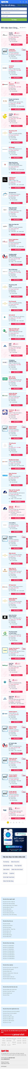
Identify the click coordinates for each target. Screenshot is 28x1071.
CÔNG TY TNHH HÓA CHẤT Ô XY (15, 618)
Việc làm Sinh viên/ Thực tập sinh (10, 967)
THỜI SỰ (3, 1040)
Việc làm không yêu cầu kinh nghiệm (11, 1011)
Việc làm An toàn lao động (9, 903)
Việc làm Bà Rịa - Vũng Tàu (9, 929)
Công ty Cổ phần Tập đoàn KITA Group (16, 102)
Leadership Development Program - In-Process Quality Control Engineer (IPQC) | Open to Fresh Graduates (13, 50)
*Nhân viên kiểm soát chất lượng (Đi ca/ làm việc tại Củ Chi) (13, 759)
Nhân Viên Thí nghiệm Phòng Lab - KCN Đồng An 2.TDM (13, 569)
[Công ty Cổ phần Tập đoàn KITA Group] (5, 101)
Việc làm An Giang (7, 927)
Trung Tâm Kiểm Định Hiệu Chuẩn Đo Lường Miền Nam (16, 699)
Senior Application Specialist (13, 240)
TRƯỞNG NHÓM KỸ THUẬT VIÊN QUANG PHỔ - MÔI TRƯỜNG (13, 255)
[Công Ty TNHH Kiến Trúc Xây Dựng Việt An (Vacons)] (5, 317)
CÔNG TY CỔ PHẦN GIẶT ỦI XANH (15, 634)
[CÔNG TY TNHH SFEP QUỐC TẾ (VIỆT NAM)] (5, 412)
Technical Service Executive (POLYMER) (12, 66)
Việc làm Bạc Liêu (7, 931)
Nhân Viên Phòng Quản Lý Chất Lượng (14, 163)
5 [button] (19, 822)
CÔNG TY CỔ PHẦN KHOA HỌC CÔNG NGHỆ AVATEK (15, 257)
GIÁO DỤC (24, 1038)
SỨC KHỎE (19, 1042)
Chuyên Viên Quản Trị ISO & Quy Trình (14, 649)
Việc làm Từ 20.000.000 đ (8, 954)
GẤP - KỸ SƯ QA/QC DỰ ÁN (12, 377)
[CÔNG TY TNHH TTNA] (5, 179)
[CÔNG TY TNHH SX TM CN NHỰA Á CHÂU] (5, 68)
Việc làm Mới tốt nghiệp (8, 969)
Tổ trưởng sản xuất (12, 443)
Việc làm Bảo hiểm (7, 909)
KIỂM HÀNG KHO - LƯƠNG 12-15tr (10, 344)
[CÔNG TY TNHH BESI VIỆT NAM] (5, 331)
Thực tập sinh (18, 865)
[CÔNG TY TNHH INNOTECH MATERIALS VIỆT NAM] (5, 462)
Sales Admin (6, 869)
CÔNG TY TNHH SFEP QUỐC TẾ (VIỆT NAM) (15, 413)
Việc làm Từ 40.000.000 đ (8, 958)
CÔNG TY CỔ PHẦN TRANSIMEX (16, 227)
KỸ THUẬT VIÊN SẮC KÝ (13, 744)
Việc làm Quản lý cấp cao (8, 976)
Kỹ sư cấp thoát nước (8, 877)
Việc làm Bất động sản (8, 911)
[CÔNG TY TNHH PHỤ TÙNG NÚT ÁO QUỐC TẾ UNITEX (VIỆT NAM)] (5, 35)
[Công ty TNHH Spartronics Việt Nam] (5, 149)
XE (8, 1042)
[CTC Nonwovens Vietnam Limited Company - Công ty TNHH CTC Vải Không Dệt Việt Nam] (5, 194)
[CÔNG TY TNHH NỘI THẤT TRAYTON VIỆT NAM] (5, 271)
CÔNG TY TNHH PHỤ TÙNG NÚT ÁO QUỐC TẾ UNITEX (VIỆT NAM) (15, 35)
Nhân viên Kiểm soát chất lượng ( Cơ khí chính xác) (14, 329)
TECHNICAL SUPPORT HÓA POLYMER (12, 361)
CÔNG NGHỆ (8, 1040)
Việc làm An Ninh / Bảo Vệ (9, 901)
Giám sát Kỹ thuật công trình (11, 507)
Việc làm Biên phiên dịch (8, 912)
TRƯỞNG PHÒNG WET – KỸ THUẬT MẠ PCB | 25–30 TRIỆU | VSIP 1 (11, 114)
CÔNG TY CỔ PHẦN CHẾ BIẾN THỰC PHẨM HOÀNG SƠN (15, 133)
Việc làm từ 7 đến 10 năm (8, 1020)
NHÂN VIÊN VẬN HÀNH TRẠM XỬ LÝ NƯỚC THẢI (13, 394)
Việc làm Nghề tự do (7, 993)
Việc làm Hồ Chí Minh (7, 925)
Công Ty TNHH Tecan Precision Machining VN (16, 586)
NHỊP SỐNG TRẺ (14, 1039)
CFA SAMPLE (12, 523)
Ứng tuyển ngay (17, 44)
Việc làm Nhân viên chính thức (10, 989)
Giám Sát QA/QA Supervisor (12, 664)
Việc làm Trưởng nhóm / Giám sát (10, 973)
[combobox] (14, 9)
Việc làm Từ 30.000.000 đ (8, 956)
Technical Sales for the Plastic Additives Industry (11, 410)
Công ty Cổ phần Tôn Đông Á (15, 571)
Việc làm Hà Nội (6, 923)
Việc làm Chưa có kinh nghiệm (10, 1013)
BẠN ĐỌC (24, 1040)
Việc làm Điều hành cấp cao (9, 978)
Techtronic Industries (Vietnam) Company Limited (15, 52)
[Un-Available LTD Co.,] (5, 525)
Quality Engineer (13, 711)
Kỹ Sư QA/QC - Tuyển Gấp (11, 808)
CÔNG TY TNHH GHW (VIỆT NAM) (14, 476)
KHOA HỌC (19, 1040)
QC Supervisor (12, 585)
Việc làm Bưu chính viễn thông (10, 914)
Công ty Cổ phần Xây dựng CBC (16, 811)
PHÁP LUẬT (3, 1045)
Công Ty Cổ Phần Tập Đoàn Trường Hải (16, 651)
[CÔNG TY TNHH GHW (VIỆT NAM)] (5, 475)
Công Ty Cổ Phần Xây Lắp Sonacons (17, 492)
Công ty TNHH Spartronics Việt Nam (15, 149)
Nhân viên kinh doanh (17, 869)
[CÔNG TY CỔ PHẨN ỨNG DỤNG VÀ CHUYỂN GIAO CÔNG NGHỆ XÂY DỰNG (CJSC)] (5, 379)
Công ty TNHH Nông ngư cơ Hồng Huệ (15, 346)
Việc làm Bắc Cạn (7, 932)
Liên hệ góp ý (3, 1066)
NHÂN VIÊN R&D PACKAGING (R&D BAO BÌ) (13, 599)
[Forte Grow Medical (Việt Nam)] (5, 164)
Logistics (11, 873)
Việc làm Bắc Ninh (7, 936)
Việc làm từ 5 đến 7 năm (8, 1018)
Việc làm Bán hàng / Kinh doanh (10, 905)
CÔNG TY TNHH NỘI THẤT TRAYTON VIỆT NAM (14, 271)
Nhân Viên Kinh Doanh (13, 474)
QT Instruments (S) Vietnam (15, 242)
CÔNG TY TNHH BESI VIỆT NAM (15, 331)
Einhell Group (12, 85)
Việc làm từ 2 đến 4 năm (8, 1017)
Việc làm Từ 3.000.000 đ (8, 945)
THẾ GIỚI (3, 1042)
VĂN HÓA (14, 1042)
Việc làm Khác (6, 995)
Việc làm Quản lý (6, 975)
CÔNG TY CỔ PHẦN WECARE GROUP (15, 683)
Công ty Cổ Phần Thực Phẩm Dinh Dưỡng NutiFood (15, 666)
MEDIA (3, 1038)
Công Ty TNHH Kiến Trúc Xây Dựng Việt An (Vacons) (16, 316)
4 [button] (16, 822)
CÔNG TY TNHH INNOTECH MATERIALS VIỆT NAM (14, 461)
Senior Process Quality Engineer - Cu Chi (13, 427)
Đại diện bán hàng (7, 865)
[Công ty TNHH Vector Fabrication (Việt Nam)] (5, 116)
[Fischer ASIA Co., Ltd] (5, 713)
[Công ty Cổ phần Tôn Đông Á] (5, 570)
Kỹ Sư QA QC (12, 315)
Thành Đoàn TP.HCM (5, 1063)
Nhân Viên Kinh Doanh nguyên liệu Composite (13, 615)
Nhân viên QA (12, 553)
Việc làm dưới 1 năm (7, 1015)
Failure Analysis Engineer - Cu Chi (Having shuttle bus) (13, 727)
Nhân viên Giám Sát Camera (14, 225)
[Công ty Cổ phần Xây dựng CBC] (5, 810)
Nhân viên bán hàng (8, 881)
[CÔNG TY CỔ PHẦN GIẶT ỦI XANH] (5, 634)
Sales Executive (15, 861)
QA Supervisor (12, 192)
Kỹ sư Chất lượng (13, 269)
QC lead (10, 680)
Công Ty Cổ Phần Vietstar (14, 396)
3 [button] (13, 822)
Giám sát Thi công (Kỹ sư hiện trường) (14, 490)
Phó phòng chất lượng (13, 131)
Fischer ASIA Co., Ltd (13, 713)
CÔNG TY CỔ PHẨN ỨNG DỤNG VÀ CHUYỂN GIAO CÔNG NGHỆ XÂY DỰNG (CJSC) (15, 380)
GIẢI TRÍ (14, 1044)
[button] (23, 1)
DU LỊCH (8, 1045)
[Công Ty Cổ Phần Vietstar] (5, 395)
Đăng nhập (24, 5)
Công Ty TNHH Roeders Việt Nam (15, 210)
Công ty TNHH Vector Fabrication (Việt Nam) (14, 117)
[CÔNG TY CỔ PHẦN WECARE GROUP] (5, 682)
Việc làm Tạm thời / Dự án (9, 991)
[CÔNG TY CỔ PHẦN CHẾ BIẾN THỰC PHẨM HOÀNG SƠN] (5, 133)
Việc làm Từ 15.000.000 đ (8, 953)
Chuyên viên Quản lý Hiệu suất (14, 99)
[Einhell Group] (5, 84)
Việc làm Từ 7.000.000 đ (8, 949)
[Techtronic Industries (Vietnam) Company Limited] (5, 51)
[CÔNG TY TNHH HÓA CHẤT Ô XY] (5, 617)
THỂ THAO (19, 1038)
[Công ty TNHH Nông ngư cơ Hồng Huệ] (5, 346)
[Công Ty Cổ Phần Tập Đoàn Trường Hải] (5, 650)
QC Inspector (11, 83)
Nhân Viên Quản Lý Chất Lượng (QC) (13, 208)
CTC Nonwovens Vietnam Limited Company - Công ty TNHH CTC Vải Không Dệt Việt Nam (15, 194)
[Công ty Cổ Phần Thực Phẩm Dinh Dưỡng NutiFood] (5, 665)
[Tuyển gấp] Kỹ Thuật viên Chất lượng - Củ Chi (13, 792)
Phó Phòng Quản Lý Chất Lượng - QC (13, 632)
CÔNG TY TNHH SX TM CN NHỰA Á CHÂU (14, 69)
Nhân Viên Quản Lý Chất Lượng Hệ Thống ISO (11, 697)
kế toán (5, 873)
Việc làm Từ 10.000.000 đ (8, 951)
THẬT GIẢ (24, 1042)
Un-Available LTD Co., (13, 524)
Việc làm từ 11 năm (7, 1022)
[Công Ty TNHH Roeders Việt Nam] (5, 210)
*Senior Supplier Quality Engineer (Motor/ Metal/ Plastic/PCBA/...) (13, 775)
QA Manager (12, 147)
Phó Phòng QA (12, 301)
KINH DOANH (8, 1038)
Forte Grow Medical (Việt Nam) (15, 165)
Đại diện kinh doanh (14, 459)
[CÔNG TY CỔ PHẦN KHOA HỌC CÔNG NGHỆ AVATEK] (5, 256)
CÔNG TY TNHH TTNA (13, 180)
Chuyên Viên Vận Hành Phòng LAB (11, 33)
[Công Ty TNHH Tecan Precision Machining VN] (5, 587)
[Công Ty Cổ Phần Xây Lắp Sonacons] (5, 492)
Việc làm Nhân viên (7, 971)
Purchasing (6, 861)
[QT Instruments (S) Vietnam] (5, 241)
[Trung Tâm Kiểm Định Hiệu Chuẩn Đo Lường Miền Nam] (5, 698)
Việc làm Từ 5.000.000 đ (8, 947)
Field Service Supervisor (12, 178)
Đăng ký (19, 5)
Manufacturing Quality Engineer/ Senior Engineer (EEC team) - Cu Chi (13, 537)
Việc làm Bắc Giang (7, 934)
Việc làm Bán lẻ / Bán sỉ (8, 907)
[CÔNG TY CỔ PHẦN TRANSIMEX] (5, 226)
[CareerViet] (18, 1034)
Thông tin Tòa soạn (5, 1062)
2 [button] (10, 822)
